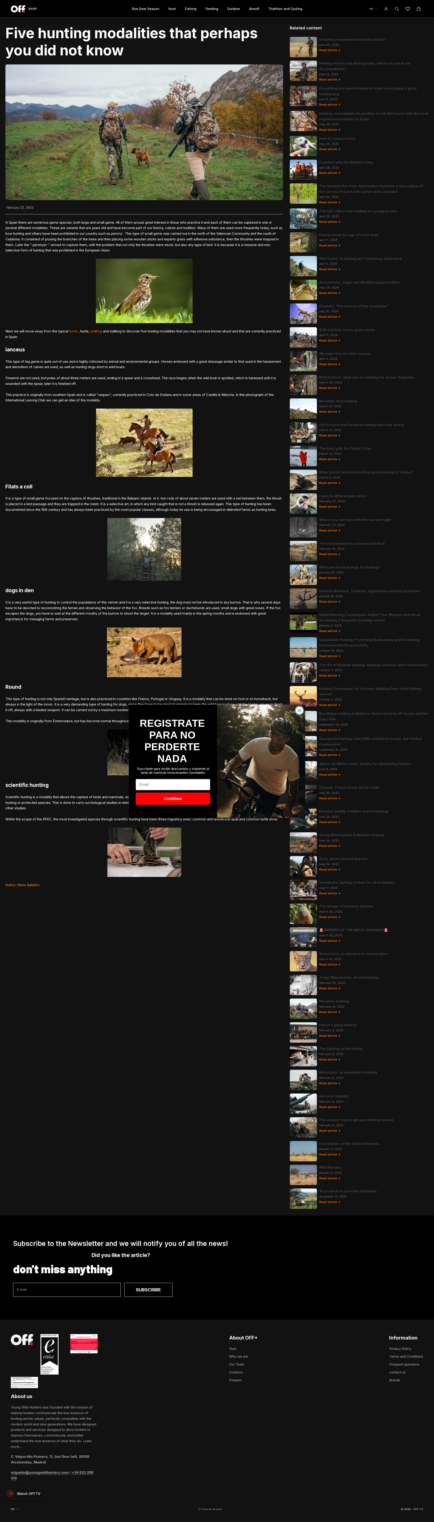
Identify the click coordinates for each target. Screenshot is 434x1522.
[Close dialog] (299, 710)
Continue (173, 798)
